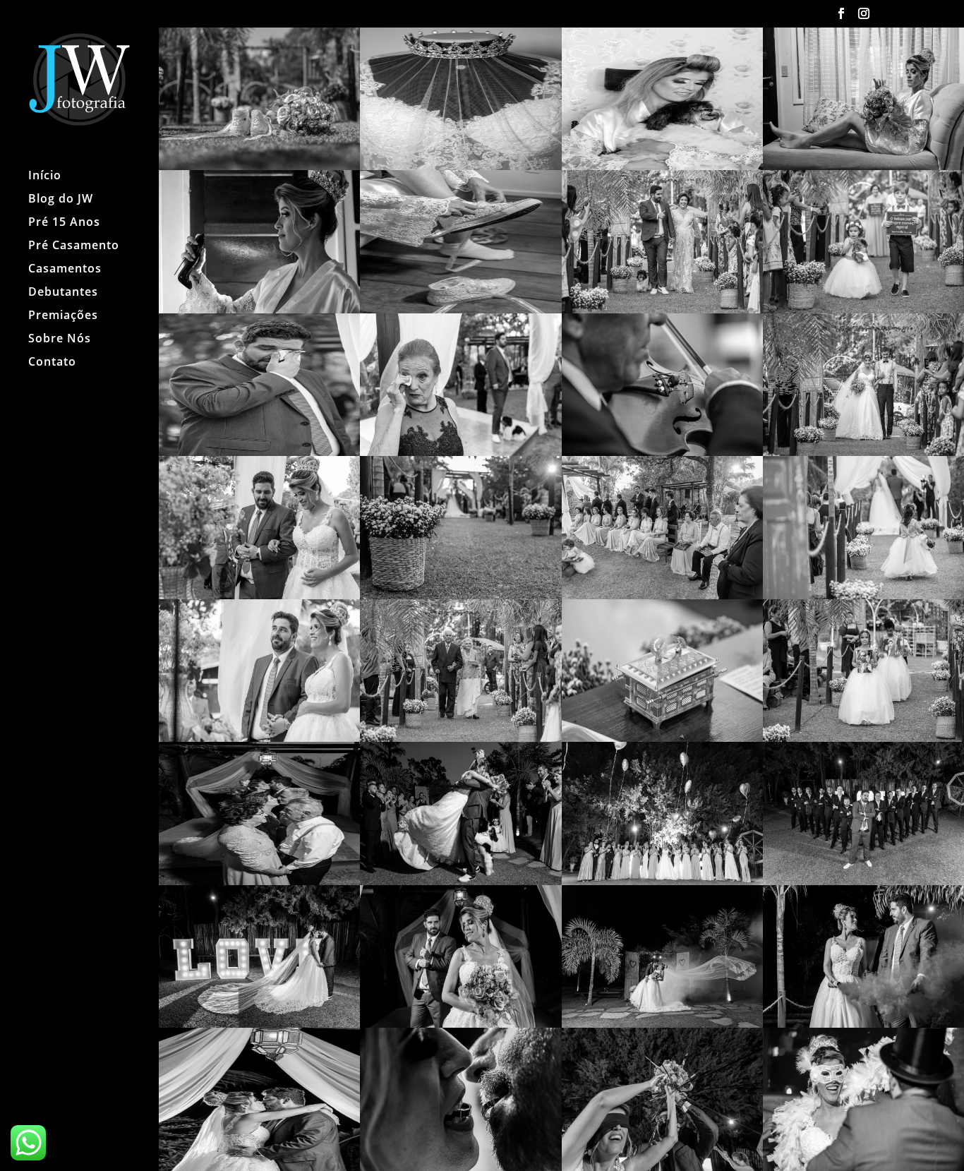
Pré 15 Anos (64, 223)
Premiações (63, 316)
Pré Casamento (73, 246)
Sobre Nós (59, 339)
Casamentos (65, 269)
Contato (52, 362)
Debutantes (63, 293)
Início (44, 176)
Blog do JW (60, 199)
